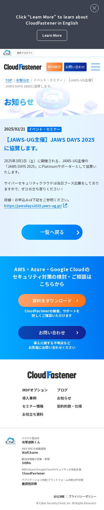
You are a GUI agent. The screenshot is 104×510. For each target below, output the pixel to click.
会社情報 (59, 496)
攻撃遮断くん (31, 442)
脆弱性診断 (29, 483)
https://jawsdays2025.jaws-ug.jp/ (33, 205)
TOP (8, 80)
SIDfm (26, 463)
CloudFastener (33, 473)
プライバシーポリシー (82, 496)
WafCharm (30, 452)
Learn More (52, 35)
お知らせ (22, 80)
